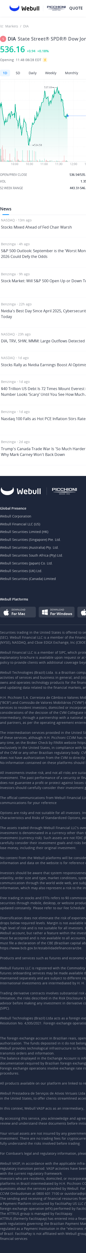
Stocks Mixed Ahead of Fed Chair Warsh (36, 227)
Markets (11, 26)
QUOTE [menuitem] (76, 8)
